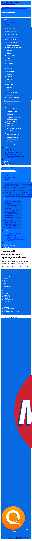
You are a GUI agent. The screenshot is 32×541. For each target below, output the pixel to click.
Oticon (5, 280)
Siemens (6, 285)
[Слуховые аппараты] (8, 168)
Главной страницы (22, 266)
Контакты (6, 307)
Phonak (6, 282)
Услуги (5, 310)
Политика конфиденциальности (11, 317)
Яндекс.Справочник (22, 537)
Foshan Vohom (7, 287)
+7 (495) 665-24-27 (6, 16)
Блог (5, 314)
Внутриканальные (8, 299)
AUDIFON (6, 279)
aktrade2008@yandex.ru (8, 4)
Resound (6, 283)
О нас (5, 313)
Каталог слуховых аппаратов (11, 311)
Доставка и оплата (9, 308)
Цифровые (6, 293)
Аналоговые (7, 295)
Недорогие (6, 298)
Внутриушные (7, 301)
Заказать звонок (16, 16)
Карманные (7, 296)
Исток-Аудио (7, 286)
